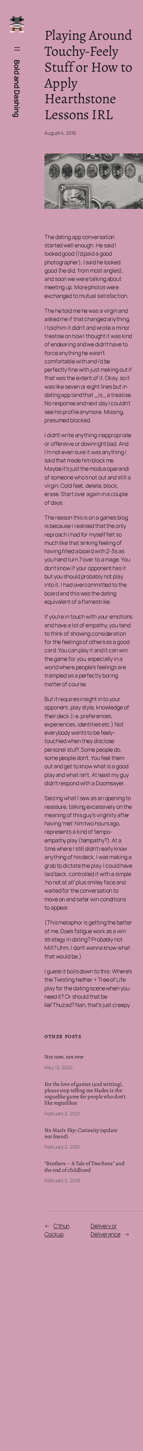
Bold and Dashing (17, 88)
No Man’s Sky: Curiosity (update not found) (80, 1133)
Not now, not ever (64, 1057)
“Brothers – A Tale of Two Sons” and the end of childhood (84, 1166)
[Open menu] (17, 49)
